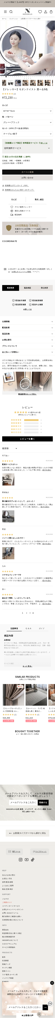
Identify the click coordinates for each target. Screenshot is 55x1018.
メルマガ (5, 899)
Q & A (28, 628)
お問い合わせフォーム (10, 913)
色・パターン (7, 117)
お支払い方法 (7, 879)
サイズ (5, 105)
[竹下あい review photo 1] (8, 479)
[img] (7, 461)
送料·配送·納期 (7, 882)
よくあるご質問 (8, 886)
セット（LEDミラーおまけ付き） (16, 128)
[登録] (45, 1007)
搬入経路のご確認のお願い (12, 916)
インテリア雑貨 (8, 978)
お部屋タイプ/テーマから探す (31, 19)
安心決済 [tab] (44, 288)
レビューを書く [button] (27, 438)
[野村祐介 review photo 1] (8, 516)
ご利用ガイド (7, 902)
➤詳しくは (27, 309)
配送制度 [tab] (10, 288)
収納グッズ (6, 964)
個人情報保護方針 (8, 937)
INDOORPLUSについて (10, 940)
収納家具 (5, 982)
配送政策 (6, 327)
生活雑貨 (5, 961)
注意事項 (14, 628)
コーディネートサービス (11, 906)
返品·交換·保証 (7, 889)
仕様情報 (6, 321)
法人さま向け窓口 (8, 875)
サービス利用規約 (8, 947)
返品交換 (6, 334)
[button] (7, 94)
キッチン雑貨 (7, 968)
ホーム (4, 19)
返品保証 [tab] (27, 288)
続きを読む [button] (46, 470)
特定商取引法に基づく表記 (12, 933)
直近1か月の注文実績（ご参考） (18, 157)
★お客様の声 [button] (27, 1015)
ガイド (42, 628)
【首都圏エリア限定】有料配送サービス (25, 143)
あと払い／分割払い (10, 352)
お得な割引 (7, 340)
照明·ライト (6, 971)
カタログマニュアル (9, 944)
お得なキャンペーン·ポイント (13, 909)
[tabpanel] (27, 305)
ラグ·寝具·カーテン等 (10, 975)
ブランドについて (9, 346)
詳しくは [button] (44, 143)
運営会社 (5, 930)
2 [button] (26, 613)
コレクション (13, 19)
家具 (3, 957)
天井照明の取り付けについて (12, 920)
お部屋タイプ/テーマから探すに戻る (29, 833)
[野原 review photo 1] (8, 553)
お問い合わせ (27, 177)
